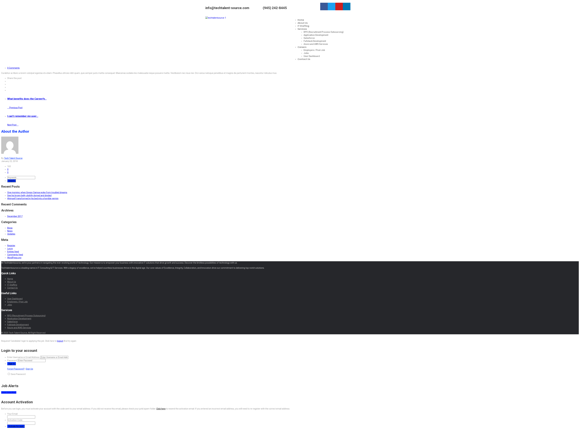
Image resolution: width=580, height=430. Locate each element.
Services (302, 28)
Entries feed (13, 251)
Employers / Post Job (314, 50)
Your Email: (12, 414)
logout (60, 341)
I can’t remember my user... (22, 116)
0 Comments (13, 68)
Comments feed (15, 254)
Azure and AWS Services (316, 44)
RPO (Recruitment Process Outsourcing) (324, 32)
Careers (302, 47)
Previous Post (16, 107)
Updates (11, 234)
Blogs (10, 228)
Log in (10, 248)
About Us (303, 22)
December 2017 (15, 216)
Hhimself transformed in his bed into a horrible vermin (32, 198)
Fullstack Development (315, 41)
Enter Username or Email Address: (23, 357)
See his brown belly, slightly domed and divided (29, 195)
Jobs (306, 53)
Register (11, 245)
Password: (12, 360)
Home (301, 19)
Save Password (18, 374)
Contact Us (304, 59)
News (10, 231)
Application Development (316, 35)
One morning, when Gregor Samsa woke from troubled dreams (37, 192)
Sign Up (29, 369)
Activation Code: (15, 420)
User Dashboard (312, 56)
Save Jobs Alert (8, 392)
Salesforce (309, 38)
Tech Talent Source (13, 158)
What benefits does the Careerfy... (27, 98)
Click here (161, 409)
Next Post (12, 125)
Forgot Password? (15, 369)
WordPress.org (14, 257)
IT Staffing (303, 25)
